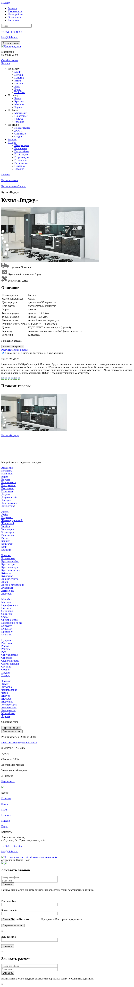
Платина (6, 798)
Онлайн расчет (9, 60)
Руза (3, 651)
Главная (5, 174)
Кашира (5, 541)
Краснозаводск (9, 567)
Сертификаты (55, 353)
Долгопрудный (9, 503)
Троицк (5, 675)
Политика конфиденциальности (19, 742)
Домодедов (7, 506)
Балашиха (6, 470)
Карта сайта (8, 781)
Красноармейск (10, 561)
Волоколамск (8, 482)
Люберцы (7, 593)
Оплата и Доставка (32, 353)
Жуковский (7, 523)
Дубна (4, 514)
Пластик (6, 815)
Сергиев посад (9, 654)
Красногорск (8, 564)
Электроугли (8, 710)
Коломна (6, 549)
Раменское (7, 643)
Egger (4, 826)
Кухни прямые (9, 180)
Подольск (6, 628)
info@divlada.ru (9, 37)
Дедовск (6, 494)
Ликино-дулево (9, 579)
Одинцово (7, 611)
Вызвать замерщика (13, 346)
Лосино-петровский (12, 584)
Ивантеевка (7, 535)
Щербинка (7, 701)
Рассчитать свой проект (14, 349)
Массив (5, 820)
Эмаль (4, 804)
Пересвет (6, 625)
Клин (4, 546)
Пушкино (7, 634)
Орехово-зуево (9, 619)
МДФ (4, 809)
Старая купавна (10, 663)
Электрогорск (9, 704)
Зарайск (5, 526)
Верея (4, 476)
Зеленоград (7, 532)
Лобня (4, 581)
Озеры (4, 616)
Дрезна (5, 511)
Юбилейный (8, 713)
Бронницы (7, 473)
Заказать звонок (11, 43)
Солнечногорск (10, 660)
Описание (11, 353)
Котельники (8, 558)
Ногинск (6, 608)
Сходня (5, 669)
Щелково (6, 698)
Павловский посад (11, 622)
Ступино (6, 666)
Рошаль (5, 649)
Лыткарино (7, 590)
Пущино (6, 640)
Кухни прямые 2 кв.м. (13, 186)
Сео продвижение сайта (44, 857)
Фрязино (6, 681)
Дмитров (6, 500)
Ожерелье (6, 614)
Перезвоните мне (11, 728)
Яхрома (5, 716)
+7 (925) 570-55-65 (11, 31)
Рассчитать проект (12, 731)
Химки (5, 684)
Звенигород (7, 529)
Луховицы (7, 587)
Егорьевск (7, 517)
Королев (6, 555)
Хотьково (6, 686)
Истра (4, 538)
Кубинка (6, 573)
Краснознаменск (10, 570)
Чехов (4, 692)
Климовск (7, 543)
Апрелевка (7, 467)
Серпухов (6, 657)
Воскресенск (8, 485)
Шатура (5, 695)
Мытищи (6, 602)
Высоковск (7, 488)
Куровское (7, 576)
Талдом (5, 672)
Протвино (7, 631)
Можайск (6, 599)
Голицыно (7, 491)
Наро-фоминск (9, 605)
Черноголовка (9, 689)
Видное (5, 479)
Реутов (5, 646)
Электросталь (9, 707)
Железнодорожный (12, 520)
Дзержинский (9, 497)
